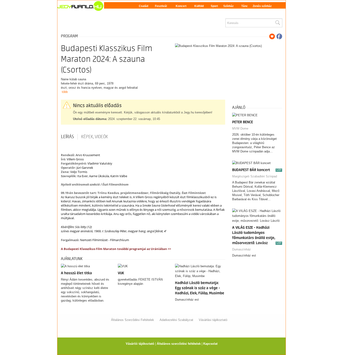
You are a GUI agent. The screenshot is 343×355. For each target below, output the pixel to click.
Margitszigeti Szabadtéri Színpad (254, 176)
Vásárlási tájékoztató (213, 320)
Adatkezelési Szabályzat (176, 320)
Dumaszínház (241, 249)
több (65, 92)
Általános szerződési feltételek (179, 343)
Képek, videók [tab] (94, 136)
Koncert (181, 6)
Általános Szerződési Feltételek (132, 320)
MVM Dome (240, 128)
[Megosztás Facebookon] (279, 36)
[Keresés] (277, 22)
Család (143, 6)
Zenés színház (262, 6)
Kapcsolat (210, 343)
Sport (214, 6)
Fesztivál (161, 6)
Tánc (244, 6)
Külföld (199, 6)
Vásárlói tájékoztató (140, 343)
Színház (228, 6)
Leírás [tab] (67, 136)
